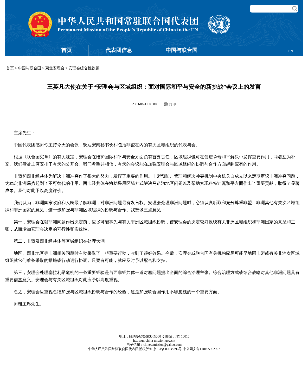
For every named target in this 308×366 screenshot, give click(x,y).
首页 (66, 50)
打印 (172, 104)
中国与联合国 (182, 50)
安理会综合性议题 (84, 68)
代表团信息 (119, 50)
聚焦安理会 (54, 68)
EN (290, 51)
